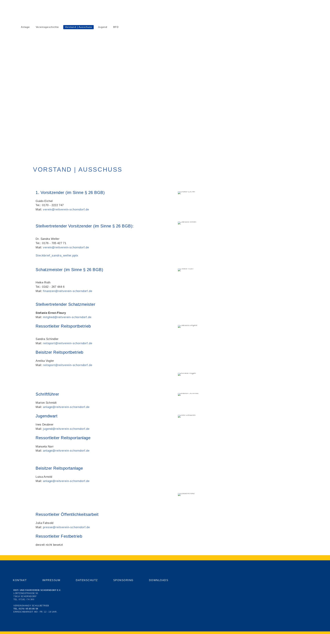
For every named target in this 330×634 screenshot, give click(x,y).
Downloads (158, 580)
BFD (116, 27)
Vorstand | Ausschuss (78, 27)
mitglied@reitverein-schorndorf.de (67, 317)
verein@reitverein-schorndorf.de (66, 209)
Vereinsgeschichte (47, 27)
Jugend (102, 27)
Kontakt (20, 580)
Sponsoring (123, 580)
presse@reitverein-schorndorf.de (66, 527)
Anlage (25, 27)
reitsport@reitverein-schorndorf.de (67, 343)
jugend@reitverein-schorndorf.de (66, 428)
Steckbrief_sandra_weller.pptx (57, 255)
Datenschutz (87, 580)
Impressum (51, 580)
